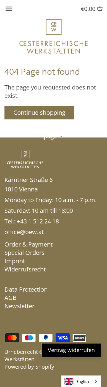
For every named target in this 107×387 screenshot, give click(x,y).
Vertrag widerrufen (71, 350)
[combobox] (81, 381)
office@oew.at (24, 232)
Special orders (24, 253)
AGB (10, 298)
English (82, 381)
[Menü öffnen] (8, 8)
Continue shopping (39, 112)
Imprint (14, 261)
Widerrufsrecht (25, 269)
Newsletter (19, 306)
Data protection (26, 289)
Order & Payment (28, 244)
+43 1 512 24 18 (38, 221)
